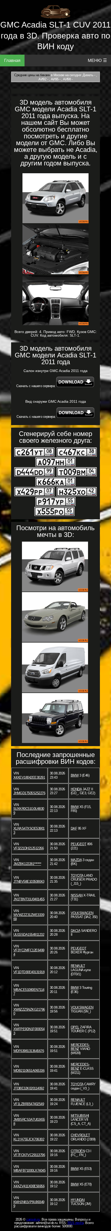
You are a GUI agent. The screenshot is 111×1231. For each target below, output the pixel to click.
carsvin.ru (33, 1219)
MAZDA (76, 860)
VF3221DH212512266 (28, 848)
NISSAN (77, 895)
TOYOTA (77, 875)
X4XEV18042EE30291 (29, 777)
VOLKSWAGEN (82, 913)
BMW (75, 775)
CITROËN (78, 1151)
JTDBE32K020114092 (28, 1088)
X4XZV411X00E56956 (29, 1186)
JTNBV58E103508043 (28, 881)
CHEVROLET (80, 1135)
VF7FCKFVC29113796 (29, 1155)
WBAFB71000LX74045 (29, 1170)
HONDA (76, 789)
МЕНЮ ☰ (97, 60)
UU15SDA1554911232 (28, 935)
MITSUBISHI (80, 1116)
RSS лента (76, 1223)
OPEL (75, 1027)
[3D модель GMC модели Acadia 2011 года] (55, 198)
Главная (12, 60)
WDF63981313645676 (28, 1051)
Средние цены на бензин (32, 75)
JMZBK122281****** (27, 864)
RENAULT (78, 966)
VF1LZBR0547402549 (28, 1104)
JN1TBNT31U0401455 (29, 899)
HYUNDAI (78, 1200)
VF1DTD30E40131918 (29, 972)
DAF (74, 828)
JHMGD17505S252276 (29, 793)
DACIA (75, 931)
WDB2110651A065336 (29, 1071)
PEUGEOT (78, 844)
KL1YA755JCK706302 (28, 1139)
